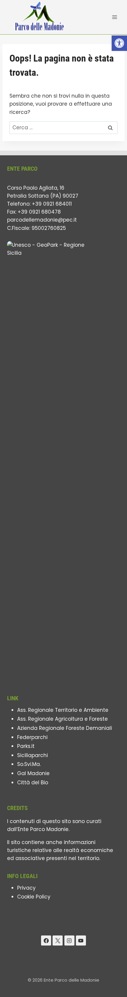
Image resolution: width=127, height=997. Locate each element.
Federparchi (32, 737)
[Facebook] (46, 940)
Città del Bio (32, 782)
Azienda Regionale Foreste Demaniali (64, 728)
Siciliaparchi (32, 755)
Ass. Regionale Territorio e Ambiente (62, 710)
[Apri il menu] (114, 17)
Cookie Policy (34, 896)
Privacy (26, 887)
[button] (119, 43)
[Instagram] (69, 940)
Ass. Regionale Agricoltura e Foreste (62, 718)
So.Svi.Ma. (29, 764)
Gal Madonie (33, 773)
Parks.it (26, 746)
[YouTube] (81, 940)
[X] (58, 940)
